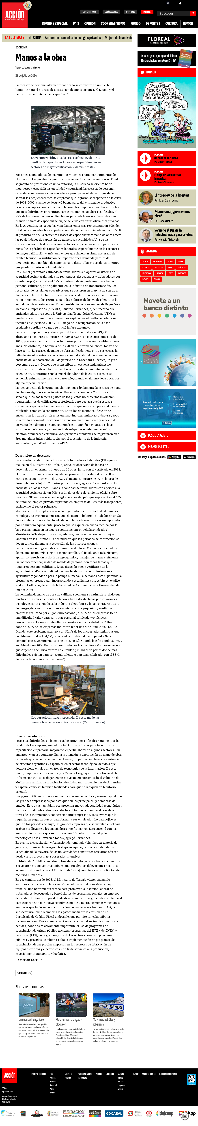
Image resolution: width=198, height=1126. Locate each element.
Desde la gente (158, 435)
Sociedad (53, 1085)
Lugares (159, 274)
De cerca (121, 1081)
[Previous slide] (141, 362)
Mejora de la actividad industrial (103, 38)
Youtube (186, 3)
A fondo (68, 1078)
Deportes (153, 23)
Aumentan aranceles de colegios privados (49, 38)
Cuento (120, 1078)
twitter (168, 3)
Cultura (171, 23)
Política (52, 1078)
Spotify (192, 3)
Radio (170, 268)
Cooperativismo (113, 23)
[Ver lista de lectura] (184, 1116)
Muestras (146, 274)
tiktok (180, 3)
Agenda (120, 1089)
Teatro (169, 262)
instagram (174, 3)
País (76, 23)
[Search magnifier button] (193, 13)
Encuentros (82, 1078)
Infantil (145, 279)
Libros (170, 274)
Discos (157, 279)
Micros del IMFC (158, 447)
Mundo (136, 23)
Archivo (52, 1093)
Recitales (159, 268)
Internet (182, 274)
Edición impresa (89, 12)
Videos (145, 262)
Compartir (22, 973)
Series (180, 262)
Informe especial (55, 23)
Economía (21, 47)
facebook (161, 3)
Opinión (90, 23)
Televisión (157, 262)
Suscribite (130, 12)
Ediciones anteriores (168, 1074)
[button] (165, 382)
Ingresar (147, 12)
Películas (181, 268)
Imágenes (121, 1085)
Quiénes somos (111, 12)
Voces (52, 1089)
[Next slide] (191, 362)
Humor (188, 23)
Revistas (145, 268)
